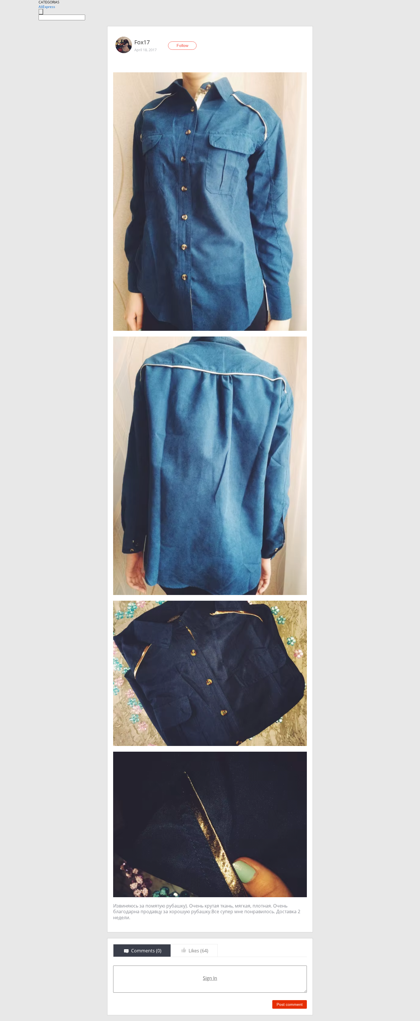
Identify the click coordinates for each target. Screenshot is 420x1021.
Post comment (290, 1004)
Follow (182, 45)
